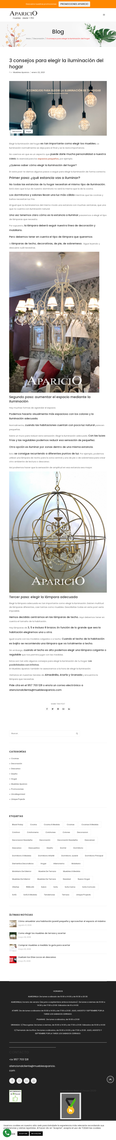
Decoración (38, 38)
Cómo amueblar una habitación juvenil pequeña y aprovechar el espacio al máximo (62, 921)
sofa (55, 887)
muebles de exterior (21, 879)
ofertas (15, 887)
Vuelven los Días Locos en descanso (37, 957)
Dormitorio (78, 848)
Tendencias (49, 894)
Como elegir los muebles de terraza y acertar (42, 933)
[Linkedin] (26, 1081)
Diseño (14, 773)
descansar (90, 840)
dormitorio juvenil (69, 855)
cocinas (70, 824)
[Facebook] (47, 709)
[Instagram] (19, 1081)
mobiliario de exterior (21, 871)
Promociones (17, 789)
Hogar (28, 131)
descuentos (34, 848)
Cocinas (15, 758)
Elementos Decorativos (23, 863)
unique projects (83, 894)
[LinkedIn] (69, 709)
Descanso (16, 768)
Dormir (63, 848)
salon (43, 887)
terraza (65, 894)
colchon (16, 832)
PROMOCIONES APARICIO (74, 4)
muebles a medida (71, 871)
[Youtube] (34, 1081)
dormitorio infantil (46, 855)
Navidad (67, 879)
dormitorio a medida (21, 855)
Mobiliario (76, 863)
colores (66, 832)
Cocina (33, 824)
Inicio (28, 38)
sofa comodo (88, 887)
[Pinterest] (58, 709)
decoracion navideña (22, 840)
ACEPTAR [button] (23, 1133)
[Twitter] (52, 709)
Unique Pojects (18, 799)
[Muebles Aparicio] (23, 14)
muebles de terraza (46, 879)
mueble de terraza (47, 871)
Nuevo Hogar (84, 879)
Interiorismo (59, 863)
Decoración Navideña (67, 840)
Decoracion (82, 832)
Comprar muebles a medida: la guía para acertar (44, 945)
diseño (50, 848)
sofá (14, 894)
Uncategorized (18, 794)
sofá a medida (30, 894)
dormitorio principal (94, 855)
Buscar (77, 733)
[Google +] (63, 709)
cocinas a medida (89, 824)
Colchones (51, 832)
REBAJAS (30, 887)
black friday (17, 824)
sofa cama (70, 887)
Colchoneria (32, 832)
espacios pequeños (48, 158)
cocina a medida (52, 824)
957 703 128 (18, 1059)
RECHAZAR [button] (36, 1133)
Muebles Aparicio (21, 72)
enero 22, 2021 (38, 72)
